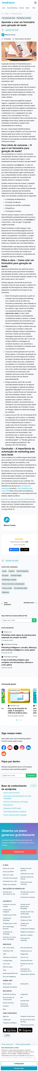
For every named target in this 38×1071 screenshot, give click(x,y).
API (21, 997)
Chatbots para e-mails (10, 923)
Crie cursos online (8, 948)
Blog (4, 1009)
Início (3, 8)
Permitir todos (19, 1068)
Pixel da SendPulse (26, 948)
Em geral (5, 575)
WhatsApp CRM (25, 917)
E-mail (6, 865)
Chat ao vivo (24, 957)
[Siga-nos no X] (16, 747)
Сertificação (7, 1019)
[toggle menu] (35, 2)
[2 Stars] (17, 539)
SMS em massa (7, 967)
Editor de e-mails (8, 875)
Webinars (5, 592)
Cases (4, 571)
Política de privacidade (23, 1044)
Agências (6, 1016)
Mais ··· (34, 8)
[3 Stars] (19, 539)
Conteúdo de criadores (27, 897)
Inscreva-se (19, 852)
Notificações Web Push (10, 973)
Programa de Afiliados (10, 1023)
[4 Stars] (21, 539)
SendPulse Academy (9, 994)
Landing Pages (16, 575)
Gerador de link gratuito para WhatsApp (25, 906)
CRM (4, 954)
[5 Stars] (22, 539)
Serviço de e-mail (8, 868)
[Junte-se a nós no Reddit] (3, 753)
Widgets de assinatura (27, 932)
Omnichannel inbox (26, 960)
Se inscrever (31, 775)
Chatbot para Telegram (27, 929)
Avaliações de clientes (10, 987)
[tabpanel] (19, 703)
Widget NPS (24, 954)
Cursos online (7, 588)
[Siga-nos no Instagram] (22, 747)
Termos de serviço (7, 1044)
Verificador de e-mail (26, 874)
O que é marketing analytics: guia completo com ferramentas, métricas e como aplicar (17, 662)
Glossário (6, 1006)
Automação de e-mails (10, 881)
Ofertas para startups (27, 1025)
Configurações (19, 1063)
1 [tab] (16, 720)
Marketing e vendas (24, 18)
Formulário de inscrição (10, 878)
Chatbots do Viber (26, 920)
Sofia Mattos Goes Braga (10, 644)
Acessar (33, 785)
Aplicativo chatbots (26, 935)
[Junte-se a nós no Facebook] (3, 747)
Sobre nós (7, 981)
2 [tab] (18, 720)
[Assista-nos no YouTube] (10, 747)
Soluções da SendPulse (14, 889)
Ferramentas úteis (8, 18)
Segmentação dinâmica (27, 974)
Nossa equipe (7, 984)
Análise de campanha (9, 884)
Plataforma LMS (8, 951)
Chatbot (21, 8)
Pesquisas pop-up (26, 951)
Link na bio (6, 964)
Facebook (15, 549)
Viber (4, 970)
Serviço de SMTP (8, 871)
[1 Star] (16, 539)
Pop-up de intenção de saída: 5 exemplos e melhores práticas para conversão (17, 711)
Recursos (7, 991)
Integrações (24, 994)
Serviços (7, 944)
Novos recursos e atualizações (13, 584)
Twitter (26, 549)
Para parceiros (10, 1013)
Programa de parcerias (27, 1016)
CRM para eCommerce (10, 957)
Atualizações (24, 984)
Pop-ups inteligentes (9, 976)
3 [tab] (19, 720)
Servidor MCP (24, 1001)
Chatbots (7, 901)
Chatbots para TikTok (9, 915)
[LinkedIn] (28, 747)
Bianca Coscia (10, 35)
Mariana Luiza (8, 632)
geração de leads (12, 30)
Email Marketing (12, 8)
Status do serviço (8, 1003)
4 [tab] (21, 720)
